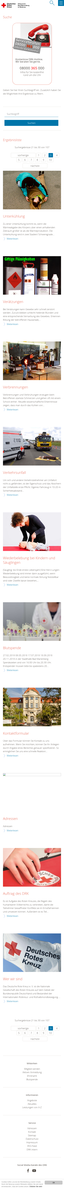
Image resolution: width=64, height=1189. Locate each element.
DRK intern (32, 1149)
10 (50, 160)
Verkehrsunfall (14, 472)
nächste (35, 165)
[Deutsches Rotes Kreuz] (8, 6)
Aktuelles (32, 1103)
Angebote (32, 1100)
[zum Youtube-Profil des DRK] (34, 1171)
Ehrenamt (32, 1075)
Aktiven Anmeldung (32, 1072)
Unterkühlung (14, 216)
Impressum (32, 1142)
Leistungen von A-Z (32, 1107)
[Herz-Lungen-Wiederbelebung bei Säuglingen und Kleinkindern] (32, 531)
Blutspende (12, 648)
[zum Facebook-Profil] (28, 1171)
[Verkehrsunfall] (32, 446)
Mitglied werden (32, 1068)
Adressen (10, 818)
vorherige (23, 155)
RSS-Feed (32, 1145)
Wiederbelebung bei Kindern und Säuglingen (29, 560)
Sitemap (32, 1135)
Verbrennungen (15, 387)
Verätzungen (13, 302)
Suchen (31, 123)
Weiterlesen (12, 238)
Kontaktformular (16, 733)
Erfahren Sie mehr (36, 1186)
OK (54, 1182)
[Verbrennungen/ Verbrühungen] (32, 360)
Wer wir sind (12, 979)
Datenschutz (32, 1138)
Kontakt (32, 1131)
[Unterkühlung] (32, 190)
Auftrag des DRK (16, 893)
